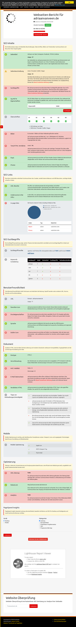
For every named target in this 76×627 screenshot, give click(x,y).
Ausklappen (67, 110)
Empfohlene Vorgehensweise (48, 524)
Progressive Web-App (46, 528)
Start (21, 7)
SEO (42, 526)
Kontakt (32, 7)
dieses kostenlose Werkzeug (41, 82)
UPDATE (48, 25)
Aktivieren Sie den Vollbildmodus (38, 539)
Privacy (30, 230)
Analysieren (7, 535)
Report (30, 226)
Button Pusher (15, 621)
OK (69, 2)
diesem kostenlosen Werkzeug (44, 380)
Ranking (26, 7)
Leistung (43, 521)
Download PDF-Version (41, 34)
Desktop (7, 521)
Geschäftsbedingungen (60, 621)
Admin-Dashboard (45, 7)
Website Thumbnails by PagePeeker (12, 623)
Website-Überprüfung (10, 7)
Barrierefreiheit (45, 522)
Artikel (37, 7)
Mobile (7, 522)
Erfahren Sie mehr (60, 5)
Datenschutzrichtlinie (59, 619)
